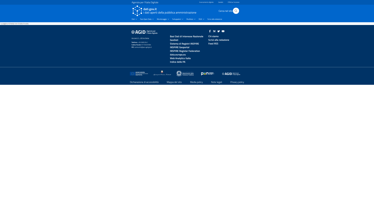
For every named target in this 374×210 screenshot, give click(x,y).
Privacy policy (237, 82)
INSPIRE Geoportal (179, 47)
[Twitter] (218, 31)
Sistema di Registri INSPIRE (184, 44)
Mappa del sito (174, 82)
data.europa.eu (178, 54)
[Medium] (214, 31)
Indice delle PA (177, 62)
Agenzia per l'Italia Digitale (145, 2)
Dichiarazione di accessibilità (144, 82)
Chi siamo (213, 36)
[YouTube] (223, 31)
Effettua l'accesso (233, 2)
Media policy (196, 82)
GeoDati (174, 40)
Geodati (220, 2)
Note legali (216, 82)
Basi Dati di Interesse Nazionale (186, 36)
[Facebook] (209, 31)
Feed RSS (213, 43)
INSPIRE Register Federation (185, 51)
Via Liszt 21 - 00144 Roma (140, 38)
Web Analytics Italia (180, 58)
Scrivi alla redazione (218, 40)
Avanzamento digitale (206, 2)
